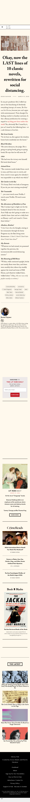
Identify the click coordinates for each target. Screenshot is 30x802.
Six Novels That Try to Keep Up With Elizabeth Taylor (15, 742)
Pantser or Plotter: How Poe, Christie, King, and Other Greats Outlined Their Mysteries (15, 561)
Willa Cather (9, 297)
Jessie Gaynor (6, 96)
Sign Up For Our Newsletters (15, 774)
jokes (26, 289)
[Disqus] (15, 351)
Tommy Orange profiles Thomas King (15, 510)
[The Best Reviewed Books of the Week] (16, 610)
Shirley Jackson (9, 295)
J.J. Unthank (15, 566)
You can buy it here (23, 328)
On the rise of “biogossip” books (15, 496)
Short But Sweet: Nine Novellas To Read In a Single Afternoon (15, 724)
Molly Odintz (16, 578)
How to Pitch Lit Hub (15, 777)
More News (15, 515)
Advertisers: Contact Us (15, 780)
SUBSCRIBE (15, 394)
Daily (15, 491)
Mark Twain (9, 292)
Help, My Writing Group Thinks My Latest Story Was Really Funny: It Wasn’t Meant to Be (15, 686)
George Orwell (18, 289)
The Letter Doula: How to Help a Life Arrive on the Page (15, 705)
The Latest (15, 664)
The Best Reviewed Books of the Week (15, 629)
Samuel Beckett (19, 292)
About (15, 770)
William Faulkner (19, 297)
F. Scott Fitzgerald (7, 289)
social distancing (20, 295)
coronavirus (21, 286)
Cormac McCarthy (10, 286)
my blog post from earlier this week (14, 123)
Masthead (15, 767)
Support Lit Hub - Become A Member (15, 786)
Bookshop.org (14, 792)
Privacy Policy (15, 783)
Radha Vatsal (16, 552)
